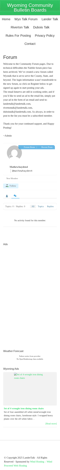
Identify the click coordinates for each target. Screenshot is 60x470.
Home (6, 19)
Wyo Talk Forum (26, 19)
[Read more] (51, 423)
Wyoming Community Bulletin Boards (30, 8)
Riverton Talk (19, 27)
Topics (41, 206)
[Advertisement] (16, 295)
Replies (50, 206)
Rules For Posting (18, 35)
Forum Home (29, 147)
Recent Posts (46, 147)
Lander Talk (49, 19)
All (33, 206)
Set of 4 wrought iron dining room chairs (24, 408)
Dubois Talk (40, 27)
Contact (30, 43)
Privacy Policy (45, 35)
